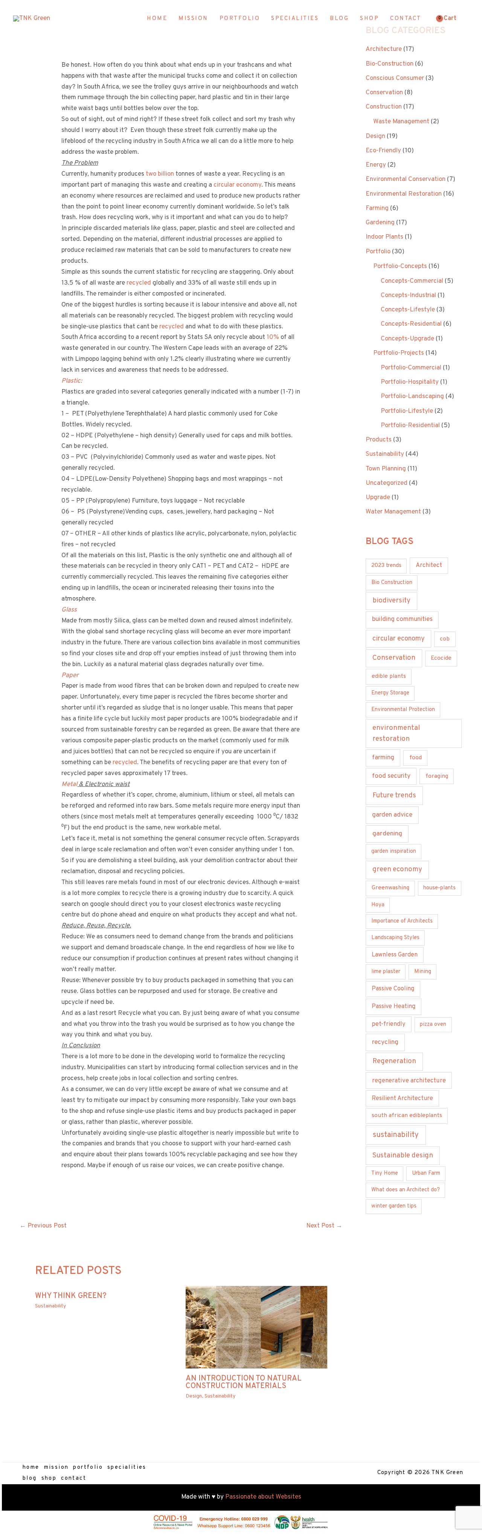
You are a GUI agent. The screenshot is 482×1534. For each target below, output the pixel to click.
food (415, 758)
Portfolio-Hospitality (410, 382)
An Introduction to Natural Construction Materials (244, 1382)
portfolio (88, 1467)
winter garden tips (393, 1206)
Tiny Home (384, 1173)
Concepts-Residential (411, 324)
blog (30, 1478)
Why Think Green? (71, 1296)
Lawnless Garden (395, 955)
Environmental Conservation (405, 179)
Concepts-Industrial (408, 295)
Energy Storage (390, 693)
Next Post (324, 1226)
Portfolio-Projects (398, 353)
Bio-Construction (389, 64)
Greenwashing (390, 888)
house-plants (439, 888)
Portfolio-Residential (410, 425)
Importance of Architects (402, 921)
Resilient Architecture (402, 1098)
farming (383, 758)
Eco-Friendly (383, 151)
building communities (402, 619)
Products (379, 440)
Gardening (380, 223)
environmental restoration (396, 733)
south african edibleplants (407, 1115)
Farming (377, 208)
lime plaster (385, 971)
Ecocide (441, 658)
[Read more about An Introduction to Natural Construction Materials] (256, 1327)
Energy (376, 165)
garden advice (392, 815)
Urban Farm (426, 1173)
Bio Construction (391, 582)
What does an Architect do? (405, 1190)
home (31, 1467)
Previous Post (43, 1226)
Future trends (394, 795)
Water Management (393, 512)
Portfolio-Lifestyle (407, 411)
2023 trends (386, 565)
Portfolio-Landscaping (412, 396)
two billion (160, 174)
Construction (384, 107)
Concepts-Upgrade (407, 339)
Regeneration (394, 1061)
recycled (139, 283)
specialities (126, 1467)
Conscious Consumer (395, 78)
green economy (397, 869)
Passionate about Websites (263, 1497)
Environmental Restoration (404, 194)
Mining (422, 971)
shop (49, 1478)
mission (56, 1467)
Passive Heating (393, 1006)
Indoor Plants (384, 237)
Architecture (384, 49)
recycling (385, 1042)
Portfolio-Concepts (400, 266)
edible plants (389, 676)
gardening (387, 833)
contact (73, 1478)
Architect (429, 565)
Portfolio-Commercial (411, 368)
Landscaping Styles (395, 937)
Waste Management (401, 122)
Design (194, 1396)
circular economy (237, 185)
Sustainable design (402, 1155)
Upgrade (378, 497)
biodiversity (391, 600)
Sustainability (50, 1306)
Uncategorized (386, 483)
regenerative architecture (409, 1081)
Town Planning (386, 469)
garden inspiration (393, 851)
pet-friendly (389, 1024)
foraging (437, 776)
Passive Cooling (393, 989)
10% (273, 337)
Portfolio (378, 252)
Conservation (384, 93)
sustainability (396, 1135)
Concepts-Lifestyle (408, 310)
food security (391, 776)
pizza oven (433, 1024)
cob (445, 639)
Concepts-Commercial (412, 281)
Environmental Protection (403, 709)
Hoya (377, 905)
